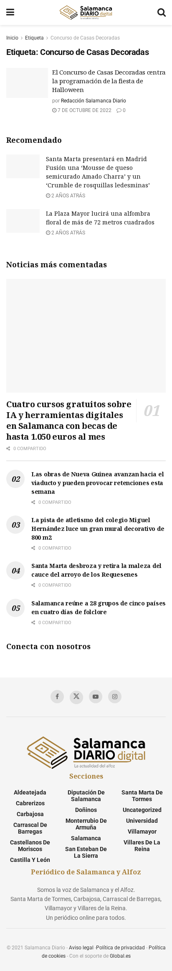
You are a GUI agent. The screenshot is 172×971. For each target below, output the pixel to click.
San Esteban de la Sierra (86, 852)
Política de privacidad (120, 948)
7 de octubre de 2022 (83, 110)
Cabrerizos (30, 803)
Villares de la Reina (142, 845)
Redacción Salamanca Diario (93, 101)
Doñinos (86, 810)
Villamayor (142, 831)
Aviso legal (81, 948)
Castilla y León (30, 859)
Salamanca (86, 838)
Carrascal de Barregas (30, 828)
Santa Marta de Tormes (142, 795)
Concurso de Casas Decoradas (85, 38)
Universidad (142, 820)
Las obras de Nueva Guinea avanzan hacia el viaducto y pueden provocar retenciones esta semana (97, 482)
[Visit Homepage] (85, 12)
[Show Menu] (10, 12)
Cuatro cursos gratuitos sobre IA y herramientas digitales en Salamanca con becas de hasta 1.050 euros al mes (68, 420)
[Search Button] (161, 12)
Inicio (12, 38)
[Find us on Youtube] (95, 696)
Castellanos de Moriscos (30, 845)
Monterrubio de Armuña (86, 824)
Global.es (120, 956)
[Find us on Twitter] (76, 697)
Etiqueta (34, 38)
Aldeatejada (30, 792)
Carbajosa (30, 814)
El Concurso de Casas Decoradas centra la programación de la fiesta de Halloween (109, 81)
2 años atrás (67, 196)
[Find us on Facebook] (57, 696)
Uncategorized (142, 810)
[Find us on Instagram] (114, 696)
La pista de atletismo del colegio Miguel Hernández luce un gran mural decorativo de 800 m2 (97, 528)
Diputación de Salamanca (86, 795)
